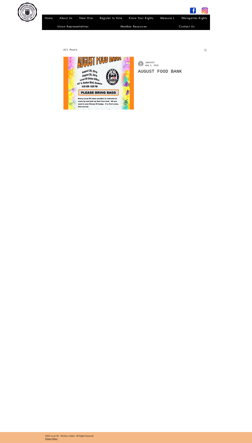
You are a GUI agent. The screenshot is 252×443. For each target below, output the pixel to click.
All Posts (70, 50)
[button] (73, 26)
